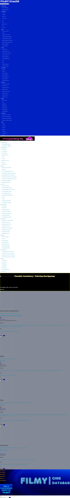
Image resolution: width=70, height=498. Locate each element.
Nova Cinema (4, 16)
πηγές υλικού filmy (5, 269)
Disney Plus (3, 27)
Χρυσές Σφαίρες (5, 240)
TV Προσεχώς (4, 14)
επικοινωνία (3, 125)
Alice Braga (2, 370)
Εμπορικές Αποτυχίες (6, 231)
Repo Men (2, 361)
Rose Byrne (33, 459)
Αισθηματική (2, 313)
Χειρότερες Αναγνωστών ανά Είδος (6, 120)
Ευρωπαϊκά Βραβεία (4, 111)
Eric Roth (38, 325)
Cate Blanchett (10, 325)
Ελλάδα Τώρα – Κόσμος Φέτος (7, 220)
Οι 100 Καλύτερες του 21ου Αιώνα (8, 189)
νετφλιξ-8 (19, 326)
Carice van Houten (11, 370)
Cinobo (3, 22)
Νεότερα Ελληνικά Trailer (5, 76)
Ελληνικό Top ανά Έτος (5, 93)
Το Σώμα (2, 404)
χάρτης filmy (3, 131)
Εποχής (13, 313)
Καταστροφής (15, 447)
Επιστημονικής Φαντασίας (8, 358)
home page (3, 123)
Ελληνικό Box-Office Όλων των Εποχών (7, 40)
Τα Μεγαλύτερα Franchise (5, 80)
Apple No (6, 370)
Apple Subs (2, 325)
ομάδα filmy (3, 129)
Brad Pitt (6, 325)
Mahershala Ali (64, 325)
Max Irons (63, 414)
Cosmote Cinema (4, 18)
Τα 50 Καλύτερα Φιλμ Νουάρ (6, 58)
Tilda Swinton (14, 326)
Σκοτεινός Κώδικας (4, 450)
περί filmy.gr (3, 127)
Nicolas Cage (28, 459)
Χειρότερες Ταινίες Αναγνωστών (6, 116)
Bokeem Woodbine (22, 414)
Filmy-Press (3, 69)
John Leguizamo (38, 370)
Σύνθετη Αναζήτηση (4, 73)
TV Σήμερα (3, 12)
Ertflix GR (4, 169)
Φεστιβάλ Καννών (4, 105)
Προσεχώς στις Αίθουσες (5, 9)
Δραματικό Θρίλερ (8, 402)
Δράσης (1, 358)
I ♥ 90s (3, 62)
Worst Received (59, 370)
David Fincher (24, 325)
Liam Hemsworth (23, 459)
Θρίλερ (14, 358)
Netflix (3, 25)
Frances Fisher (54, 414)
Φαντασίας (17, 313)
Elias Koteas (29, 325)
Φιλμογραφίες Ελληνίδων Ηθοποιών (7, 36)
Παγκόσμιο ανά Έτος (4, 89)
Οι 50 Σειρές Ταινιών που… (7, 191)
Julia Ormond (58, 325)
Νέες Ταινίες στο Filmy (6, 211)
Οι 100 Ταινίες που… (5, 49)
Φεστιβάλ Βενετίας (4, 107)
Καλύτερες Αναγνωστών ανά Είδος (6, 118)
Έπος (10, 313)
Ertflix (3, 20)
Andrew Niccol (7, 414)
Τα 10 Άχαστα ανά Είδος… (5, 56)
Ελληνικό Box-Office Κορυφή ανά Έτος (7, 42)
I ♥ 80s (3, 60)
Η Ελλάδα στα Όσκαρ (6, 182)
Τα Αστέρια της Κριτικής (5, 64)
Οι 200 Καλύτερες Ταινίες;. (5, 51)
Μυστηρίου (21, 447)
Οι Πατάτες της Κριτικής (6, 202)
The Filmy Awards (4, 100)
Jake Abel (59, 414)
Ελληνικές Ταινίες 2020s (5, 31)
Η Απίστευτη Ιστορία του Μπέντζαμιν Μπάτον (11, 315)
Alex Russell (2, 414)
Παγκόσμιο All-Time (4, 85)
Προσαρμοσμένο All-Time (5, 87)
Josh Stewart (53, 325)
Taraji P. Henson (9, 326)
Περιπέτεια (28, 402)
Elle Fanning (34, 325)
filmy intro (3, 134)
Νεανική (24, 402)
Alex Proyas (2, 459)
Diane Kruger (42, 414)
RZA (54, 370)
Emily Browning (48, 414)
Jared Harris (43, 325)
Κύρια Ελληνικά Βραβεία (5, 44)
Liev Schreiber (47, 370)
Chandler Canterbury (18, 325)
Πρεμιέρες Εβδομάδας (5, 7)
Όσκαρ (3, 102)
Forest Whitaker (31, 370)
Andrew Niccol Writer (14, 414)
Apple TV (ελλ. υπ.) (5, 160)
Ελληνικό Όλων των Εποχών (6, 91)
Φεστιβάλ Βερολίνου (5, 109)
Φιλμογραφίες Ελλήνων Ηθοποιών (6, 38)
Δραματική (7, 313)
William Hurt (5, 415)
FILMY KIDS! (3, 71)
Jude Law (42, 370)
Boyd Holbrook (29, 414)
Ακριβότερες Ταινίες (5, 96)
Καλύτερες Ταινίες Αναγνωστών (6, 114)
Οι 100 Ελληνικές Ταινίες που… (6, 34)
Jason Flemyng (48, 325)
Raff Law (52, 370)
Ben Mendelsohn (8, 459)
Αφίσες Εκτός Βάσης (4, 78)
